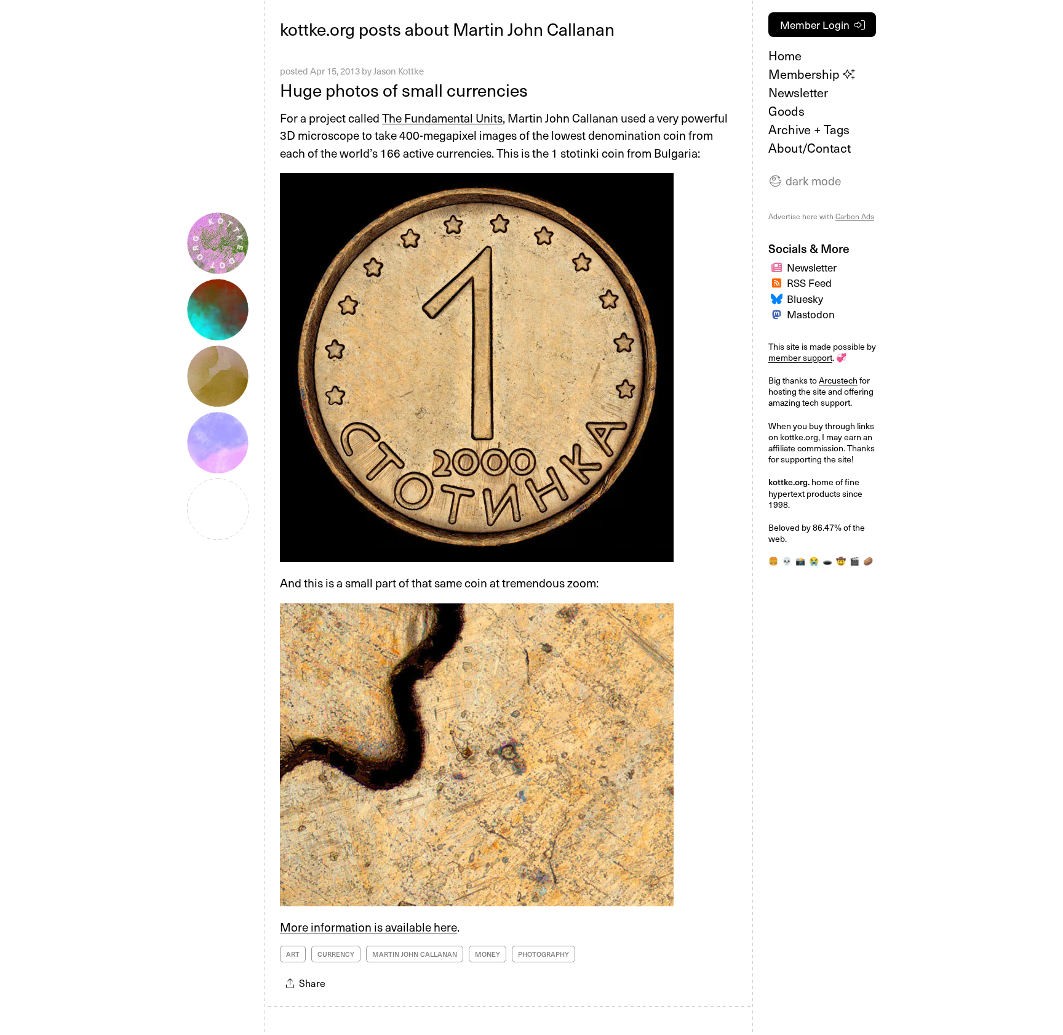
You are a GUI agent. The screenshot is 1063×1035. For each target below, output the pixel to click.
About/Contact (809, 148)
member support (800, 357)
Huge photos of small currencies (404, 89)
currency (335, 954)
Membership (805, 74)
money (487, 954)
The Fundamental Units (442, 117)
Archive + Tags (809, 129)
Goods (786, 111)
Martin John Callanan (414, 954)
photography (543, 954)
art (293, 954)
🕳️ (827, 560)
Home (785, 55)
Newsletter (798, 92)
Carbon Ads (854, 216)
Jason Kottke (398, 71)
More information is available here (368, 926)
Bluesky (805, 299)
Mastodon (811, 314)
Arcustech (838, 380)
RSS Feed (809, 283)
